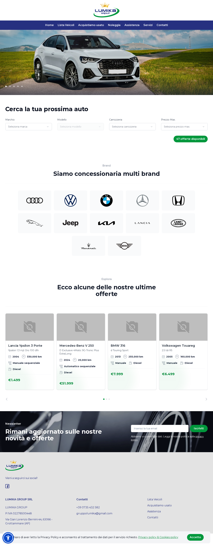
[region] (106, 356)
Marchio (10, 119)
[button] (8, 538)
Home (49, 25)
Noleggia (114, 25)
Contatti (162, 25)
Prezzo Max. (168, 119)
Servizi (148, 25)
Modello (62, 119)
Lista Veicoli (66, 25)
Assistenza (131, 25)
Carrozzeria (115, 119)
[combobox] (28, 126)
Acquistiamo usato (91, 25)
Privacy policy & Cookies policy (158, 537)
